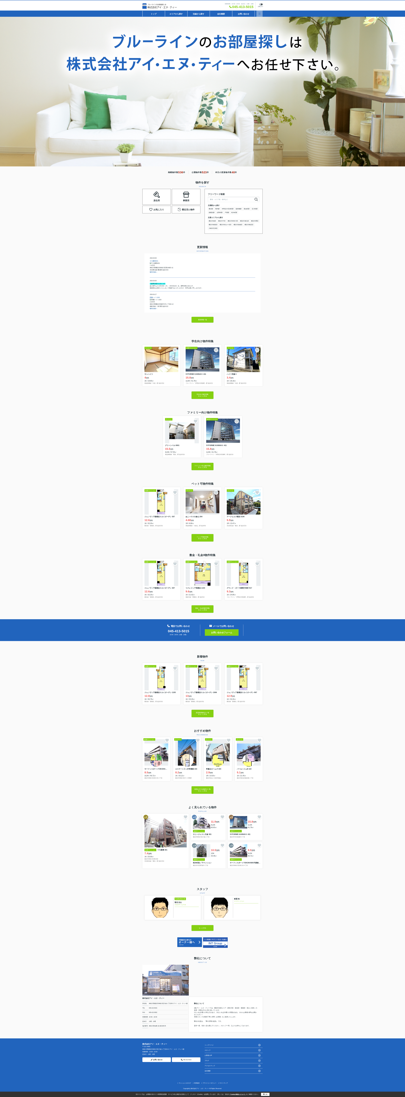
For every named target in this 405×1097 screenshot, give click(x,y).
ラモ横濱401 (154, 261)
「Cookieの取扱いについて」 (237, 1094)
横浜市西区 (255, 221)
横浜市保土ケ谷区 (226, 224)
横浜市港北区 (244, 221)
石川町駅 (255, 209)
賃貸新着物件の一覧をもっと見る (202, 713)
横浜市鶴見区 (249, 224)
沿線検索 (163, 194)
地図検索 (156, 199)
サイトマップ (223, 1083)
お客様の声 (208, 1055)
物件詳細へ (153, 272)
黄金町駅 (247, 209)
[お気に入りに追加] (175, 350)
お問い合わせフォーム (221, 632)
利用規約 (197, 1083)
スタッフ (208, 1050)
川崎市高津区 (213, 228)
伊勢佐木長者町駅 (228, 209)
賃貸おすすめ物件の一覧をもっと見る (202, 790)
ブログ (207, 1060)
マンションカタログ (185, 1083)
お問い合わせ (243, 14)
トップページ (209, 1045)
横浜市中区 (222, 221)
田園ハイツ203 (155, 297)
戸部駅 (227, 212)
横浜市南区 (212, 221)
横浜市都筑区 (213, 224)
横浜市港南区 (238, 224)
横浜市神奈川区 (233, 221)
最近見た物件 (188, 209)
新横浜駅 (212, 212)
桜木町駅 (234, 212)
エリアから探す (176, 14)
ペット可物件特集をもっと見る (202, 537)
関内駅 (217, 209)
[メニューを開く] (259, 14)
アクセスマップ (210, 1066)
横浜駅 (211, 209)
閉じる (265, 1094)
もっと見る (202, 928)
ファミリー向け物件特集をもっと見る (202, 466)
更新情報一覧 (202, 320)
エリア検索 (150, 194)
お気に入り (158, 209)
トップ (154, 14)
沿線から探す (198, 14)
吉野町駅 (220, 212)
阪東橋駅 (239, 209)
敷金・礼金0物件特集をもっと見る (202, 609)
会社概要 (221, 14)
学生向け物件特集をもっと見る (202, 395)
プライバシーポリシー (209, 1083)
